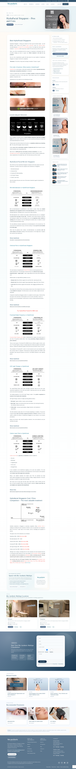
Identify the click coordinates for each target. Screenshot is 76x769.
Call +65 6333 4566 (60, 56)
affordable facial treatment (15, 153)
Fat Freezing (29, 748)
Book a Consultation (12, 754)
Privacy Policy (55, 663)
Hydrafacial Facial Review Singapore (59, 39)
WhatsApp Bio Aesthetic (60, 53)
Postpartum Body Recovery (58, 68)
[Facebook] (62, 763)
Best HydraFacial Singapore (57, 38)
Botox (31, 561)
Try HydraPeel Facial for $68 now (27, 311)
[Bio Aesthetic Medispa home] (12, 740)
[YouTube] (65, 763)
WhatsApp (59, 4)
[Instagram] (59, 763)
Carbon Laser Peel (13, 455)
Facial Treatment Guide (31, 753)
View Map (62, 746)
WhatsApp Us (10, 24)
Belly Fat (28, 744)
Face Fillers (35, 561)
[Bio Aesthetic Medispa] (12, 4)
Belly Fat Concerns (56, 70)
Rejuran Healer (27, 561)
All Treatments (42, 744)
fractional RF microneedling (23, 47)
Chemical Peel (26, 270)
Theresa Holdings (18, 750)
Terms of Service (60, 663)
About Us (41, 742)
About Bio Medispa (11, 757)
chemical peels (41, 45)
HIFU (14, 562)
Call (53, 84)
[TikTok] (67, 763)
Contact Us (65, 4)
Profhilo (16, 562)
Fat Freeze (28, 562)
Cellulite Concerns (56, 71)
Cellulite (28, 746)
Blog (41, 746)
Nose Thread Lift (22, 562)
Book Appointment (19, 24)
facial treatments (29, 45)
